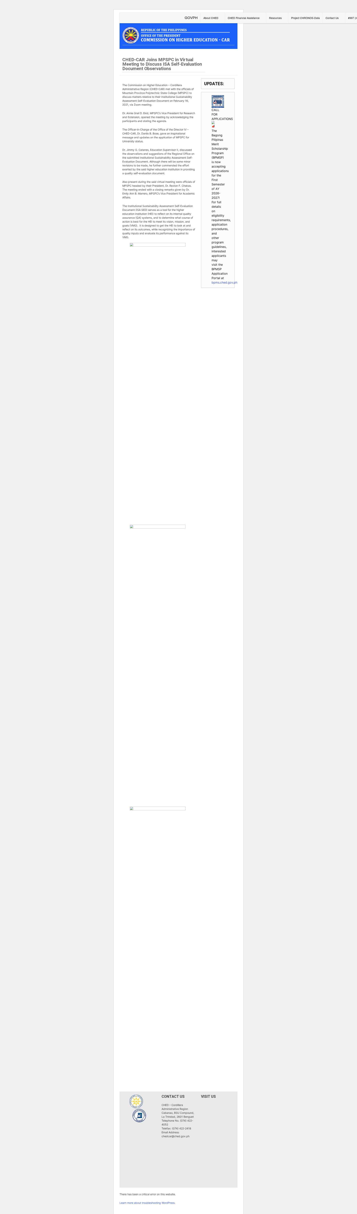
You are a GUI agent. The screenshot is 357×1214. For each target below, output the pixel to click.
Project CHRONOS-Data (305, 18)
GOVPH (191, 18)
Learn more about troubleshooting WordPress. (147, 1202)
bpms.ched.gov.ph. (225, 282)
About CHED (210, 18)
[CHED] (178, 35)
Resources (275, 18)
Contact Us (332, 18)
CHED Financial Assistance (244, 18)
